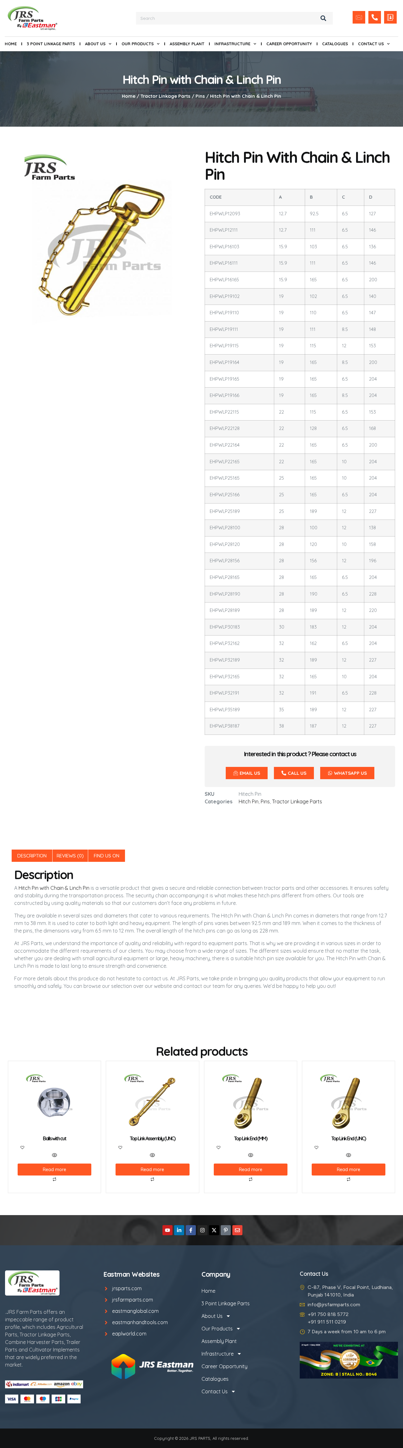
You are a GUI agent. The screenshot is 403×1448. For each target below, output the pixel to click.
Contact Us (371, 43)
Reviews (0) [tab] (70, 856)
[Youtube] (167, 1230)
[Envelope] (237, 1230)
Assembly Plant (187, 43)
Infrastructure (232, 43)
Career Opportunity (289, 43)
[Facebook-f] (191, 1230)
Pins (200, 96)
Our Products (138, 43)
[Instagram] (202, 1230)
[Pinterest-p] (226, 1230)
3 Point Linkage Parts (51, 43)
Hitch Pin (248, 801)
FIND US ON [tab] (106, 856)
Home (11, 43)
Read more (54, 1169)
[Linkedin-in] (179, 1230)
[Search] (323, 18)
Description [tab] (32, 856)
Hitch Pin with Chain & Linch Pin (54, 888)
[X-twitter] (214, 1230)
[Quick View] (54, 1155)
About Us (95, 43)
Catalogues (335, 43)
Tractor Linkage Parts (165, 96)
